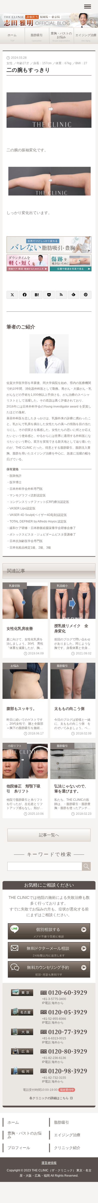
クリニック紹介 (67, 1148)
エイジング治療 (67, 1135)
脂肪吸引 (37, 35)
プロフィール (19, 1148)
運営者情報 (49, 1163)
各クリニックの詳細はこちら (49, 1098)
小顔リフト (15, 745)
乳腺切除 (14, 585)
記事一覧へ (49, 835)
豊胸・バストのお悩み (61, 35)
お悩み (15, 665)
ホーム (12, 35)
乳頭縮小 (62, 585)
